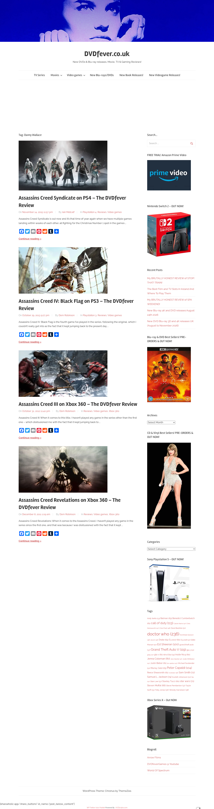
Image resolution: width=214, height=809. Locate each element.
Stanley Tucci (170, 681)
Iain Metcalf (68, 212)
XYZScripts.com (121, 808)
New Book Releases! (131, 75)
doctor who (163, 633)
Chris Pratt (164, 628)
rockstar (173, 673)
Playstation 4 (89, 212)
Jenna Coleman (158, 658)
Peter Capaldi (179, 668)
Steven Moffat (156, 685)
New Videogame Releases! (164, 75)
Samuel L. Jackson (159, 676)
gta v (158, 654)
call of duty (162, 623)
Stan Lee (156, 681)
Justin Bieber (158, 663)
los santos (172, 663)
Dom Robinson (67, 315)
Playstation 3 (90, 315)
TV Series (39, 75)
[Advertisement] (107, 106)
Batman (166, 618)
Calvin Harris (180, 624)
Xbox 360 (114, 411)
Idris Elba (169, 655)
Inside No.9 (182, 654)
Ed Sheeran (168, 644)
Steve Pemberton (175, 685)
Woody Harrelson (179, 690)
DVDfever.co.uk (107, 53)
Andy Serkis (153, 618)
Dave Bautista (178, 628)
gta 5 (190, 650)
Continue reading (29, 238)
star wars (187, 681)
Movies (55, 75)
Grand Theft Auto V (168, 649)
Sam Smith (187, 672)
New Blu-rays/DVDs (102, 75)
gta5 (150, 655)
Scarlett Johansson (181, 677)
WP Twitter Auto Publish (96, 808)
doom (154, 640)
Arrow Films (154, 757)
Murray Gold (158, 668)
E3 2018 (185, 640)
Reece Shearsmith (157, 672)
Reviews (102, 212)
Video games (74, 75)
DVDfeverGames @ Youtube (163, 764)
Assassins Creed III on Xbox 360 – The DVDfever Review (78, 404)
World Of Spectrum (158, 770)
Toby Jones (162, 690)
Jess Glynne (176, 659)
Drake (163, 639)
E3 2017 (174, 640)
